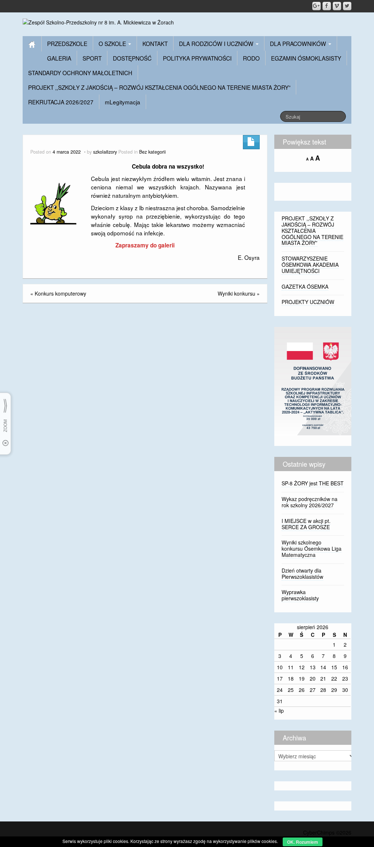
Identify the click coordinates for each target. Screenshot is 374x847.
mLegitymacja (122, 102)
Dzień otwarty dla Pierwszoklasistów (302, 573)
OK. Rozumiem (302, 842)
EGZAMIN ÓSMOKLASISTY (306, 58)
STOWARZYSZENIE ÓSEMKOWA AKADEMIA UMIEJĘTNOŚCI (310, 264)
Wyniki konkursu (236, 293)
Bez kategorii (152, 152)
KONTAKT (155, 43)
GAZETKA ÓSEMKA (305, 286)
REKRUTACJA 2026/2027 (61, 102)
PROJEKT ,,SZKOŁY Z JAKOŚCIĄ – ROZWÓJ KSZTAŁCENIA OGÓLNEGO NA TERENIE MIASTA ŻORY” (159, 87)
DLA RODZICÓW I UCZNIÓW (217, 43)
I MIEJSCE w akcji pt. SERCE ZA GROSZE (306, 524)
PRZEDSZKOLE (67, 43)
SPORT (92, 58)
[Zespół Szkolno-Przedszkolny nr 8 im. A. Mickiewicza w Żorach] (98, 21)
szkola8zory (105, 152)
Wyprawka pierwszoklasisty (300, 595)
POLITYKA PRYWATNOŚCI (197, 58)
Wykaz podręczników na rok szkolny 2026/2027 (309, 502)
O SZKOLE (113, 43)
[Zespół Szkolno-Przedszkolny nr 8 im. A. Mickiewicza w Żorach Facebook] (327, 6)
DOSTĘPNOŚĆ (132, 58)
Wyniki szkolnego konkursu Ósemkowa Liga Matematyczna (311, 548)
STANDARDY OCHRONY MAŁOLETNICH (80, 73)
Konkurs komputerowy (60, 293)
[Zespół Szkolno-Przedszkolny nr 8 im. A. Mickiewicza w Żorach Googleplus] (316, 6)
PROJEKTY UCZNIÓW (308, 301)
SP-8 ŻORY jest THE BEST (313, 483)
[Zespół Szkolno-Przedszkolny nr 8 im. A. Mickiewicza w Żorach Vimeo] (337, 6)
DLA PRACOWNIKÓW (299, 43)
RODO (251, 58)
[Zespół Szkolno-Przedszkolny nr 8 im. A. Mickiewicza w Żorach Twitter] (347, 6)
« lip (279, 710)
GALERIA (59, 58)
